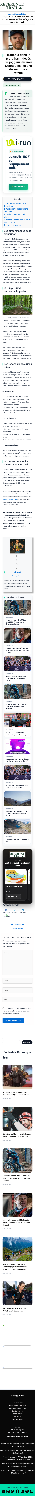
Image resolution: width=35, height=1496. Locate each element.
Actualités (11, 78)
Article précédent (17, 924)
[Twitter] (13, 1491)
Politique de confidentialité (17, 1432)
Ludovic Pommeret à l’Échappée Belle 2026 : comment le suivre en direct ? (17, 1204)
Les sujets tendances (14, 225)
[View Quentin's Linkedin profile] (16, 568)
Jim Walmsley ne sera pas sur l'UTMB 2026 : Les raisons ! (17, 1293)
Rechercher (6, 1039)
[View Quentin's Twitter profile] (16, 560)
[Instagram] (3, 1491)
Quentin (18, 572)
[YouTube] (32, 1491)
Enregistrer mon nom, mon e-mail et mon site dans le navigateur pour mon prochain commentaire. (17, 1011)
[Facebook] (17, 1491)
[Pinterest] (8, 1491)
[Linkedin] (22, 1491)
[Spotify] (27, 1491)
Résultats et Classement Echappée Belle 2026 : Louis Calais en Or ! (17, 1119)
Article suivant (17, 928)
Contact (17, 1427)
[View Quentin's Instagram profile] (16, 564)
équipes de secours (10, 499)
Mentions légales (17, 1430)
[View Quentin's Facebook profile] (16, 555)
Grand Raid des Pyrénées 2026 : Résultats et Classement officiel (17, 1077)
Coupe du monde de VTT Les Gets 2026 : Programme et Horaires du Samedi (17, 1160)
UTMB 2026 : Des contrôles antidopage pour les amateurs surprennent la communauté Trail (17, 1249)
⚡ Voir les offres (18, 187)
